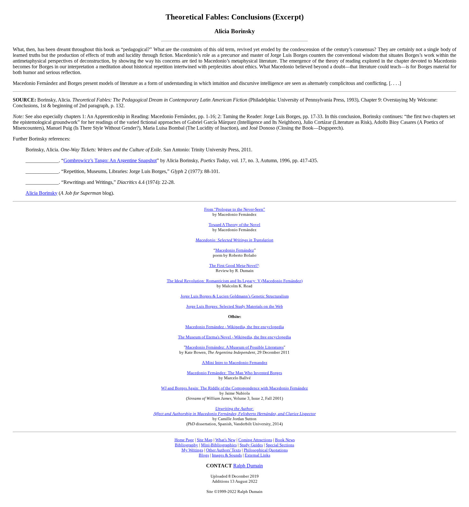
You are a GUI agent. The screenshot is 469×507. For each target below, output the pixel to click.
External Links (257, 455)
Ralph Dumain (248, 465)
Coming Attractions (255, 439)
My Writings (192, 450)
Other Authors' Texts (223, 450)
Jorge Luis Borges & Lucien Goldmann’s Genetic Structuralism (235, 296)
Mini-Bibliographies (219, 445)
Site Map (204, 439)
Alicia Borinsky (41, 193)
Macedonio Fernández (234, 250)
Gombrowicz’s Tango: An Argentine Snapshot (110, 160)
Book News (285, 439)
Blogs (204, 455)
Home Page (184, 439)
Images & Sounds (227, 455)
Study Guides (251, 445)
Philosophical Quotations (266, 450)
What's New (225, 439)
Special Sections (280, 445)
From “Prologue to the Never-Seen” (234, 209)
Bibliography (186, 445)
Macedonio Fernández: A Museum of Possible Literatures (234, 347)
